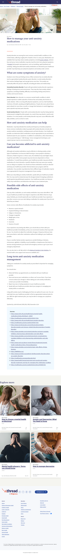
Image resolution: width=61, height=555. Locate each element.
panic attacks (44, 60)
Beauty (22, 516)
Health (3, 501)
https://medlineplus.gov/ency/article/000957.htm (25, 322)
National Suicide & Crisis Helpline (39, 250)
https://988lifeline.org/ (17, 351)
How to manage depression (43, 466)
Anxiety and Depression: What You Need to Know (45, 420)
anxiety (10, 64)
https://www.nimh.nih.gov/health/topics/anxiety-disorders (27, 320)
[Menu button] (3, 2)
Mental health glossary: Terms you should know (14, 467)
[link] (20, 492)
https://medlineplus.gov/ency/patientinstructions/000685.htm (28, 365)
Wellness (4, 417)
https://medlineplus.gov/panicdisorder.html (23, 358)
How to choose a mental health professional (14, 420)
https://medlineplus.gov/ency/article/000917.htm (25, 318)
